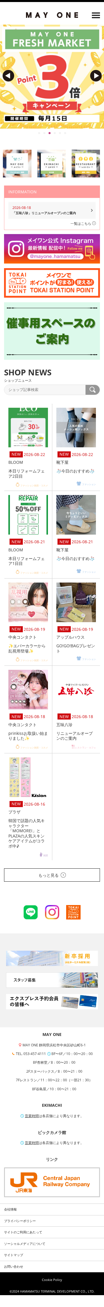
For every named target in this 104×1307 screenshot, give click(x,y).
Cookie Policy (52, 1280)
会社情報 (10, 1209)
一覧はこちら (81, 223)
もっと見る (48, 875)
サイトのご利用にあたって (23, 1232)
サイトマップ (13, 1255)
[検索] (93, 390)
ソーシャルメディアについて (24, 1244)
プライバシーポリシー (20, 1221)
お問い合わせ (13, 1267)
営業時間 (32, 1115)
